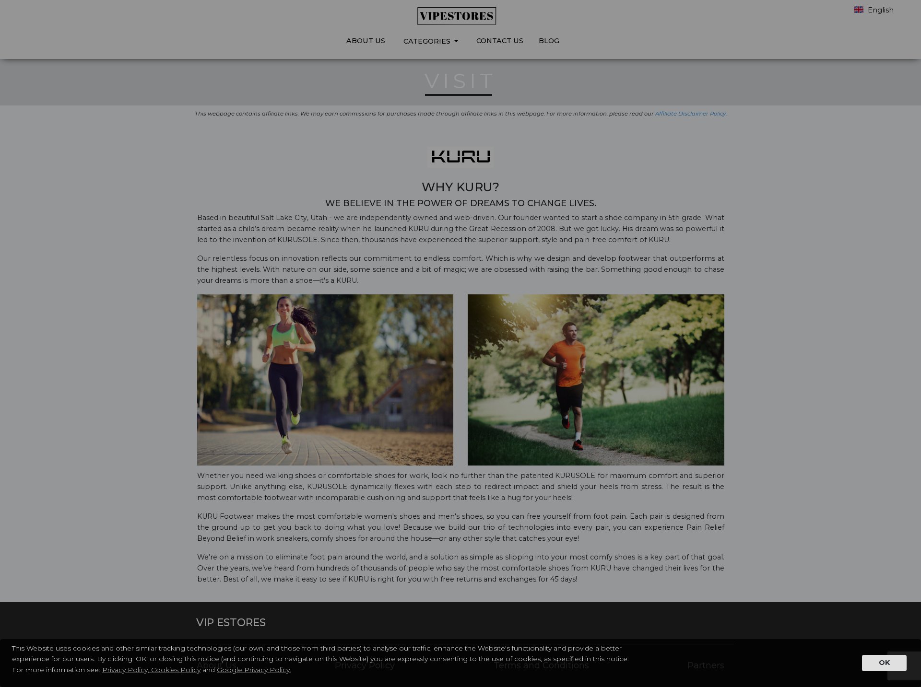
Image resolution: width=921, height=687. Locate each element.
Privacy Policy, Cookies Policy (151, 669)
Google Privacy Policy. (254, 669)
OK (884, 662)
